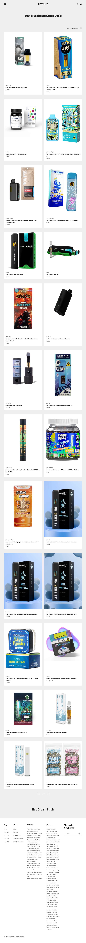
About (15, 829)
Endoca (7, 151)
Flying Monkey (9, 467)
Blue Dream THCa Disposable (14, 274)
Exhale (7, 272)
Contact (15, 832)
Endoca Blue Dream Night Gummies (16, 154)
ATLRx (7, 730)
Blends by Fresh (9, 218)
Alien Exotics (8, 336)
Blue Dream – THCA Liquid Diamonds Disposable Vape (21, 614)
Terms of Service (18, 838)
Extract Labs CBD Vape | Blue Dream (56, 732)
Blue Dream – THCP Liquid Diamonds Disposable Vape (61, 542)
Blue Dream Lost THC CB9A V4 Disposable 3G (59, 405)
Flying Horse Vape (49, 151)
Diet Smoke (48, 336)
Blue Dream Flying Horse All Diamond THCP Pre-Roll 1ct (62, 470)
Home (5, 829)
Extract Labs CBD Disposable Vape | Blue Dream (20, 784)
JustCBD (47, 85)
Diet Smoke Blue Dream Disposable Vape (58, 339)
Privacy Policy (17, 835)
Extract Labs (8, 85)
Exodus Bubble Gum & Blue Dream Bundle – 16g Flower (62, 784)
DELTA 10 (6, 838)
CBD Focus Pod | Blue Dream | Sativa (16, 87)
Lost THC (48, 403)
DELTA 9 (6, 835)
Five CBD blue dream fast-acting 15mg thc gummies (61, 678)
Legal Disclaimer (18, 841)
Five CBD (47, 676)
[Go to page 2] (47, 794)
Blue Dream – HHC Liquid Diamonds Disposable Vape (61, 614)
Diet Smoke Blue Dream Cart (14, 405)
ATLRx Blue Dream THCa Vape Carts (16, 732)
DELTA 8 (6, 832)
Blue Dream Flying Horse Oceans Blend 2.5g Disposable (62, 220)
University (48, 539)
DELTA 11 (6, 841)
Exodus (47, 781)
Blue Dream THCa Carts (52, 274)
